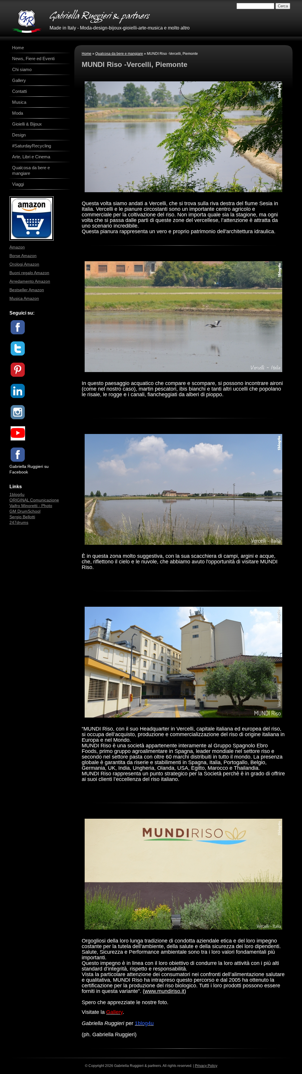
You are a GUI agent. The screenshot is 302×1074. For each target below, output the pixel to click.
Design (19, 134)
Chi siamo (22, 69)
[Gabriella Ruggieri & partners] (27, 21)
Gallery (19, 80)
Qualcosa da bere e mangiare (119, 54)
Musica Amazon (24, 298)
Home (86, 54)
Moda (17, 113)
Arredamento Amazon (29, 281)
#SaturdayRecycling (31, 145)
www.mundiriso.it (164, 991)
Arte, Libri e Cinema (31, 156)
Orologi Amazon (24, 264)
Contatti (19, 91)
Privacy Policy (206, 1066)
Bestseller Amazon (26, 289)
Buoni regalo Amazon (29, 272)
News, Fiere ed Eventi (33, 58)
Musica (19, 102)
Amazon (17, 247)
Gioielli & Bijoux (27, 123)
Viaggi (18, 184)
